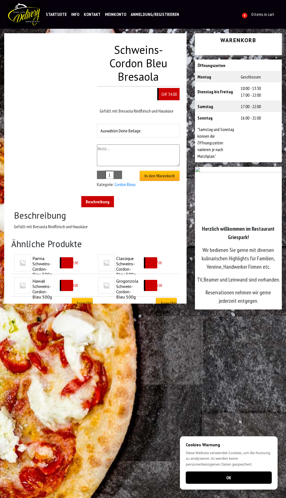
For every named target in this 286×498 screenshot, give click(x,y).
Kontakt (92, 14)
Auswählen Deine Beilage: (121, 131)
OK (228, 477)
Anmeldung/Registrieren (155, 14)
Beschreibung (97, 201)
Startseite (56, 14)
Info (75, 14)
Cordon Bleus (125, 184)
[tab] (97, 201)
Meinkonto (115, 14)
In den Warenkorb (159, 175)
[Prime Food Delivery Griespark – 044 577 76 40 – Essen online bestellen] (24, 14)
